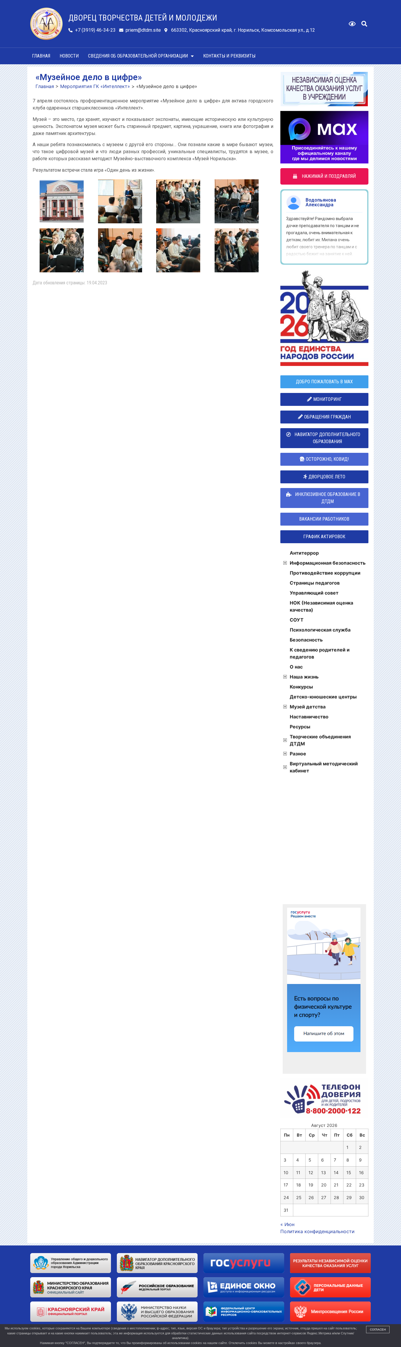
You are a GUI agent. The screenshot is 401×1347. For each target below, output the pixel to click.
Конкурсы (301, 687)
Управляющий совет (314, 593)
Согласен (378, 1329)
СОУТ (297, 620)
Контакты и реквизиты (229, 56)
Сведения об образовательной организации (138, 56)
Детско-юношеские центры (323, 697)
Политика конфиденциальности (317, 1231)
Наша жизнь (304, 677)
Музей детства (308, 707)
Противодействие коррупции (325, 573)
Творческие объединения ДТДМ (320, 740)
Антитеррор (304, 553)
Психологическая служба (320, 630)
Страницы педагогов (315, 583)
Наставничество (309, 717)
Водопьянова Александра (321, 202)
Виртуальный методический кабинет (324, 767)
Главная (41, 56)
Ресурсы (300, 727)
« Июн (287, 1224)
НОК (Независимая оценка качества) (321, 606)
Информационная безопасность (327, 563)
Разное (298, 754)
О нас (296, 667)
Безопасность (306, 640)
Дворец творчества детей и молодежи (142, 18)
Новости (69, 56)
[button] (364, 23)
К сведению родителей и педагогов (320, 653)
